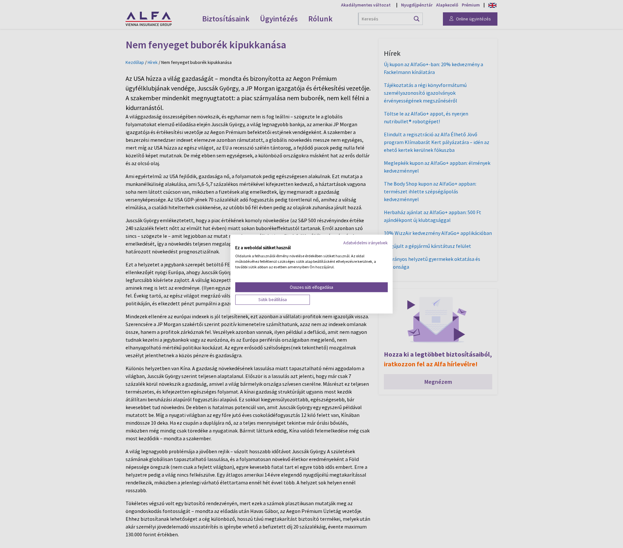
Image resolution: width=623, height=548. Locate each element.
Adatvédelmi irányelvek (365, 243)
